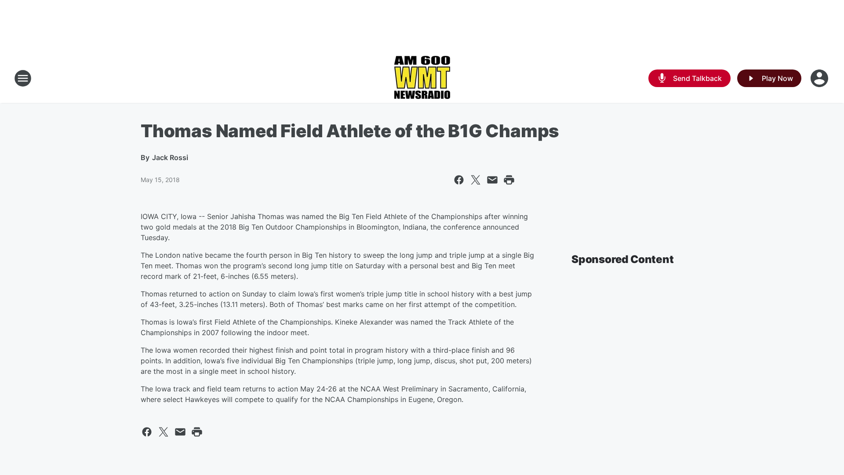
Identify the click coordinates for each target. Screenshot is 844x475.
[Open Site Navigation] (23, 78)
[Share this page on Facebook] (459, 180)
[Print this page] (509, 180)
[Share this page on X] (475, 180)
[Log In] (820, 78)
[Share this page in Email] (492, 180)
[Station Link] (422, 78)
